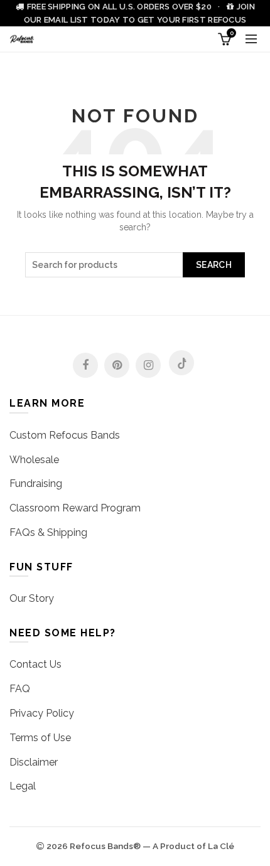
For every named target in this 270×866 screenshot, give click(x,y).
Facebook (85, 365)
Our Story (31, 598)
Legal (22, 786)
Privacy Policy (41, 713)
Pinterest (116, 365)
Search (214, 265)
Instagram (148, 365)
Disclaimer (33, 762)
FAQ (19, 689)
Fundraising (35, 483)
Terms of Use (40, 738)
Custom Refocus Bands (64, 435)
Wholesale (34, 460)
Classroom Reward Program (75, 508)
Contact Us (35, 664)
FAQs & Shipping (48, 532)
